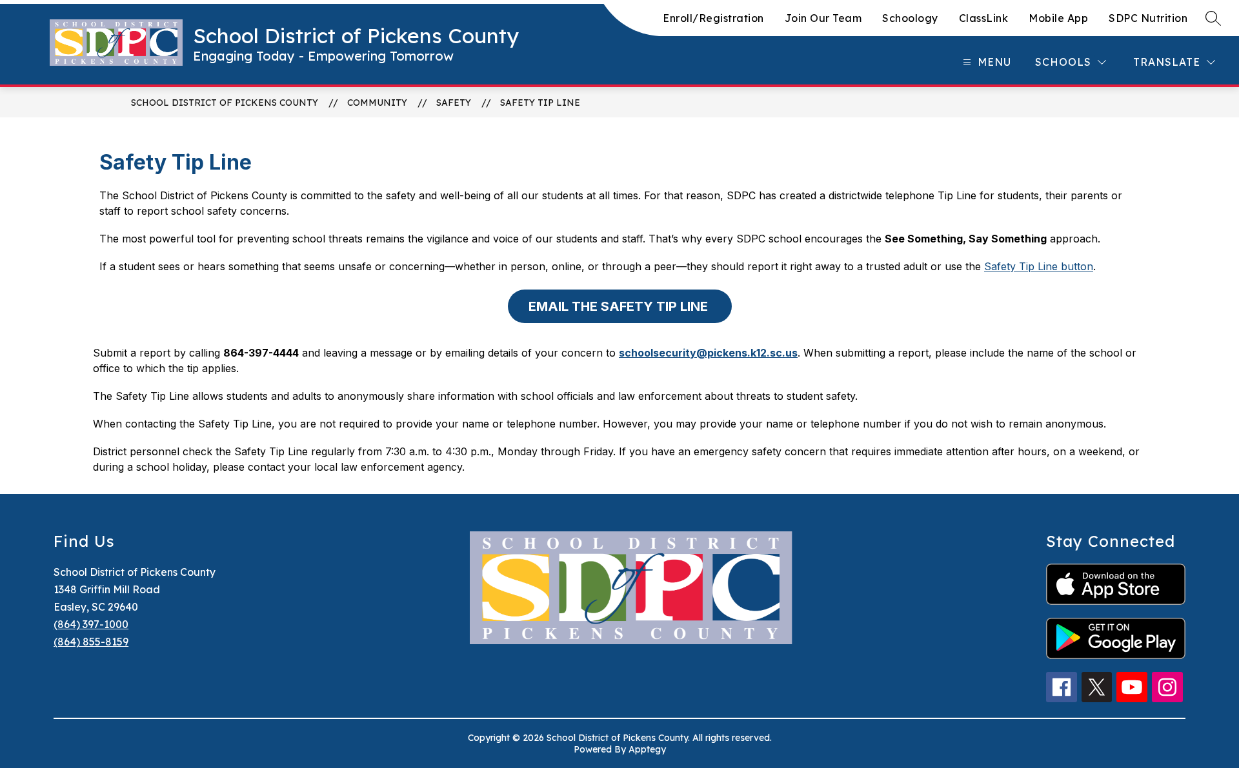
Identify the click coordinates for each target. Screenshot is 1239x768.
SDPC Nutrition (1148, 18)
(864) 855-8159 (91, 641)
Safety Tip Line (540, 102)
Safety (453, 102)
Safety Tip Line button (1038, 266)
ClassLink (984, 18)
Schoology (910, 18)
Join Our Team (823, 18)
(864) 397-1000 (91, 624)
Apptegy (647, 749)
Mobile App (1058, 18)
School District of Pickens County (224, 102)
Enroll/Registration (713, 18)
